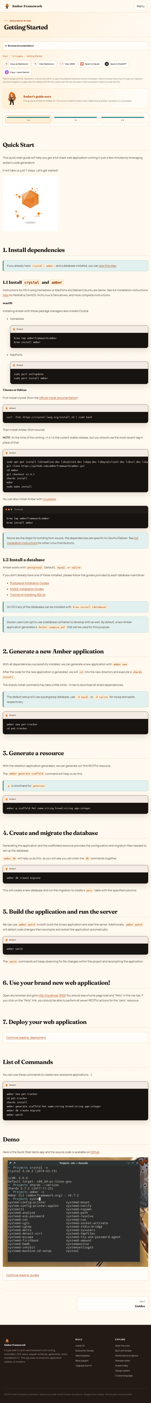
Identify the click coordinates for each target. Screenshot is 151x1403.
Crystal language (124, 1375)
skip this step (107, 266)
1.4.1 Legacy (17, 56)
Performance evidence (126, 1355)
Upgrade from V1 (84, 1365)
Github (94, 1152)
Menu (141, 6)
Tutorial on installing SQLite (27, 595)
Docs (5, 56)
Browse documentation (21, 45)
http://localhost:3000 (52, 995)
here (6, 295)
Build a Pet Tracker (85, 1350)
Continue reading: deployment (26, 1037)
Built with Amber (123, 1350)
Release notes (122, 1360)
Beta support (82, 1360)
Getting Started (34, 56)
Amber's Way (121, 1365)
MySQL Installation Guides (27, 589)
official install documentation (58, 398)
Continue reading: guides (22, 1275)
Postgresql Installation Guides (29, 583)
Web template (83, 1355)
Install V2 (80, 1345)
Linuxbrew (49, 499)
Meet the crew (122, 1345)
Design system (122, 1370)
